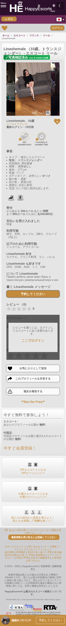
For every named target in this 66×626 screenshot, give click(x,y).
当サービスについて (15, 546)
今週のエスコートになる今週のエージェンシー (33, 495)
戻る (10, 18)
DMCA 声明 (22, 557)
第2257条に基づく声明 (40, 552)
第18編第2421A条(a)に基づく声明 (33, 553)
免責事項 (40, 555)
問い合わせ (34, 546)
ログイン (57, 27)
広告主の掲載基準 (40, 557)
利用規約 (21, 552)
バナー (45, 546)
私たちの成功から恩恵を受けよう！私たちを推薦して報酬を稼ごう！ (33, 519)
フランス (34, 35)
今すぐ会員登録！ (20, 448)
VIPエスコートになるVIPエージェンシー (33, 471)
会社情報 (9, 552)
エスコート (19, 35)
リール (46, 35)
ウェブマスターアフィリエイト (35, 549)
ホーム (5, 35)
